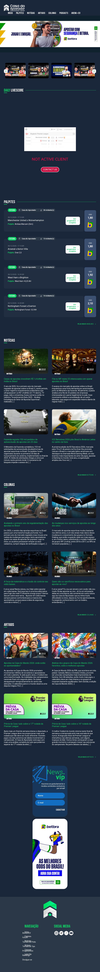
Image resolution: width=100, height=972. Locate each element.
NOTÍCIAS (31, 13)
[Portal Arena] (14, 8)
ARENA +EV (75, 13)
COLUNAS (52, 13)
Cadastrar (60, 809)
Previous (6, 71)
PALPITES (20, 13)
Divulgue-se (27, 960)
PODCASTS (63, 13)
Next (94, 71)
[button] (50, 34)
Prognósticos (27, 951)
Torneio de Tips (28, 946)
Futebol (12, 210)
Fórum (25, 937)
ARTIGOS (41, 13)
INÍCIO (10, 13)
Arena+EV (26, 933)
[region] (50, 34)
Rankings (26, 955)
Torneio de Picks (29, 942)
